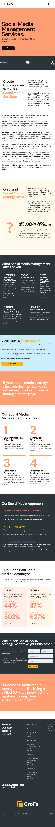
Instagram (50, 724)
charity (25, 344)
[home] (8, 4)
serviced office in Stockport (33, 353)
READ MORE (8, 623)
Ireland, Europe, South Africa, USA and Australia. (33, 349)
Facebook (50, 726)
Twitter (49, 728)
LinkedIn (49, 730)
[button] (48, 4)
